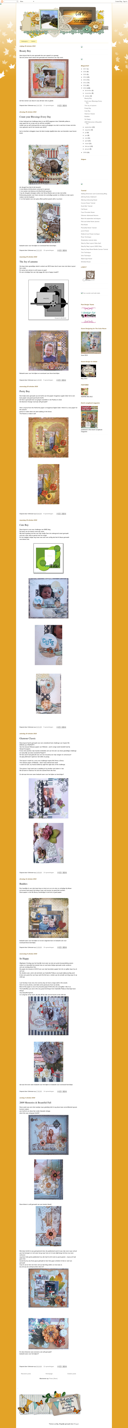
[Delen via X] (62, 106)
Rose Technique (86, 237)
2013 (85, 80)
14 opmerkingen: (49, 1091)
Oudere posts (71, 1373)
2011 (85, 85)
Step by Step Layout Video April (91, 243)
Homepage (49, 1373)
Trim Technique (86, 252)
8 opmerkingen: (49, 513)
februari (87, 146)
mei (86, 138)
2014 (85, 77)
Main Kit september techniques (91, 218)
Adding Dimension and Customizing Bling (94, 193)
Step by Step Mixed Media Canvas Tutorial (94, 249)
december (88, 90)
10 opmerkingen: (49, 250)
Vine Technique (86, 255)
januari (87, 149)
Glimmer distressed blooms (89, 215)
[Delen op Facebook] (64, 106)
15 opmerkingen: (49, 947)
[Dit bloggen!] (60, 106)
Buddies (23, 883)
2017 (85, 69)
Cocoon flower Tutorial (88, 203)
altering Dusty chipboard (88, 197)
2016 (85, 71)
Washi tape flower (86, 258)
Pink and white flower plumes (90, 221)
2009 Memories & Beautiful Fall (35, 1102)
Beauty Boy (25, 50)
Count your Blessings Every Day (35, 116)
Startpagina (24, 41)
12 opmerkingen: (49, 1366)
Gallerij (33, 41)
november (88, 93)
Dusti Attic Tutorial (86, 206)
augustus (88, 130)
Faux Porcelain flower (88, 212)
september (88, 127)
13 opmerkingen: (49, 105)
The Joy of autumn (29, 261)
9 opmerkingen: (48, 380)
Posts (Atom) (53, 1378)
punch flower (85, 231)
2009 (85, 152)
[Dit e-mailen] (58, 106)
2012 (85, 82)
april (86, 141)
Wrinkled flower (86, 262)
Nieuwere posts (26, 1373)
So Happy (24, 958)
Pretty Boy (25, 391)
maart (87, 143)
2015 (85, 74)
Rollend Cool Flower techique (90, 234)
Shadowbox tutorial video (89, 240)
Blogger (76, 1424)
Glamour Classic (28, 738)
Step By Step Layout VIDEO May (91, 246)
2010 (85, 88)
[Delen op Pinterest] (66, 106)
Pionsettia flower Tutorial (88, 228)
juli (86, 132)
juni (86, 135)
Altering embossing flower (89, 200)
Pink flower (84, 224)
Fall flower (84, 209)
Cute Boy (24, 524)
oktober (87, 96)
